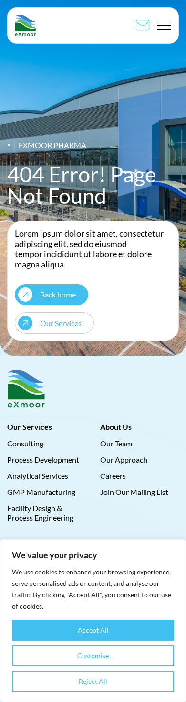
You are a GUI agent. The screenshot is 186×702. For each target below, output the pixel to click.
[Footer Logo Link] (26, 389)
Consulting (25, 442)
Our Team (116, 442)
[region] (93, 620)
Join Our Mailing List (134, 491)
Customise (93, 656)
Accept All (93, 630)
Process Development (43, 459)
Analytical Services (37, 475)
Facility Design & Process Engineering (40, 513)
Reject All (93, 681)
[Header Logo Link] (25, 25)
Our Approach (123, 459)
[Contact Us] (142, 25)
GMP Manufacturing (41, 491)
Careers (113, 475)
